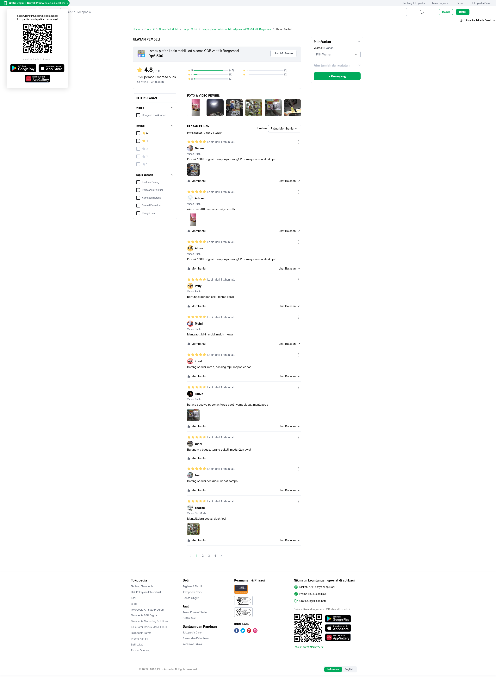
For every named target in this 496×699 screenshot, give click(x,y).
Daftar (462, 11)
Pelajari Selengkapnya (307, 646)
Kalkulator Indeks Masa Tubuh (149, 627)
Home (136, 29)
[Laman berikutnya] (221, 555)
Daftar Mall (189, 618)
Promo (460, 3)
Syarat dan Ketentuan (195, 638)
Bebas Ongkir (191, 598)
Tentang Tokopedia (414, 3)
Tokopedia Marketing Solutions (149, 621)
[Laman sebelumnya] (190, 555)
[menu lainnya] (298, 142)
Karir (133, 598)
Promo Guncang (140, 650)
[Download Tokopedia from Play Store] (338, 619)
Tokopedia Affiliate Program (147, 609)
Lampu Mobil (190, 29)
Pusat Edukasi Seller (195, 612)
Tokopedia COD (192, 592)
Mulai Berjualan (440, 3)
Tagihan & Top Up (193, 586)
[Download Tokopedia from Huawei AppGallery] (338, 637)
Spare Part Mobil (168, 29)
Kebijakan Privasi (192, 644)
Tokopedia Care (481, 3)
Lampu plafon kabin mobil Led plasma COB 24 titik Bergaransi (236, 29)
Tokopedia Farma (141, 632)
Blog (134, 603)
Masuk (446, 11)
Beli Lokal (137, 644)
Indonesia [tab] (333, 669)
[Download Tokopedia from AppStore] (338, 628)
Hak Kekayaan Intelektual (146, 592)
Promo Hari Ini (139, 638)
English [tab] (349, 669)
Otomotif (150, 29)
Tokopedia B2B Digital (144, 615)
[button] (477, 20)
